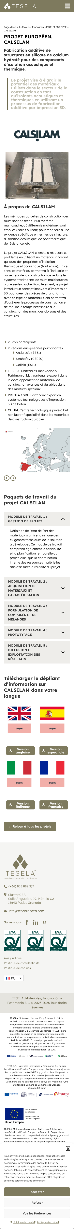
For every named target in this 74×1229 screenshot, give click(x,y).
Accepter (37, 1192)
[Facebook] (27, 922)
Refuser (37, 1202)
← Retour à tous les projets (29, 826)
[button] (68, 1148)
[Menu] (67, 7)
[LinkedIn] (35, 922)
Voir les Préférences (37, 1213)
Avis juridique (13, 958)
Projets (26, 27)
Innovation (38, 27)
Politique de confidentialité (21, 963)
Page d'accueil (12, 27)
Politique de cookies (24, 1222)
